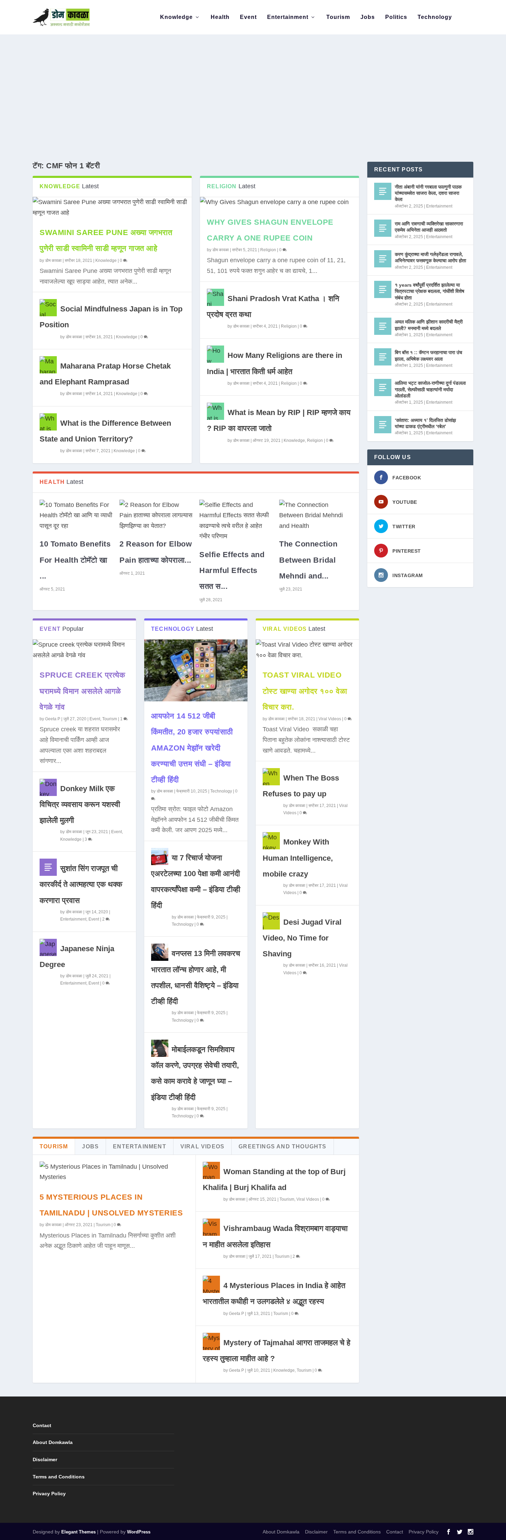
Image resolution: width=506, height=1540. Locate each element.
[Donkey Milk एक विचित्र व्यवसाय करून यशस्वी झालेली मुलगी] (48, 787)
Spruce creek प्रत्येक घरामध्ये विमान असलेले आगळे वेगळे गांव (82, 691)
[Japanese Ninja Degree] (48, 947)
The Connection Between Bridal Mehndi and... (308, 560)
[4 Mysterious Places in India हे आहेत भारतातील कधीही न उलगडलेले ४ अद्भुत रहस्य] (211, 1284)
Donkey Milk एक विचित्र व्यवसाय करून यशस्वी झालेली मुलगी (80, 804)
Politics (396, 17)
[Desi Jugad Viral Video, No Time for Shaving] (271, 921)
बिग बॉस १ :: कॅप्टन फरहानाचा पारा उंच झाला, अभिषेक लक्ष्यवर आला (428, 355)
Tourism (338, 17)
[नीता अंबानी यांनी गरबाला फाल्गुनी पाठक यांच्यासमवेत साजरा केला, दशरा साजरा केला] (382, 191)
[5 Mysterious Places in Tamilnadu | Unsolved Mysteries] (114, 1171)
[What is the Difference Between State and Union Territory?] (48, 422)
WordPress (138, 1531)
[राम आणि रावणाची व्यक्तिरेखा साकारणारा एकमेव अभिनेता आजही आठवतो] (382, 228)
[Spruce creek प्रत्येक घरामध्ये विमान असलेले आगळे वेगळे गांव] (84, 649)
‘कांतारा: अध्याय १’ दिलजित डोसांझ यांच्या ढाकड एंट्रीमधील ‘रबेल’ (425, 423)
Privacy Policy (49, 1493)
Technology (435, 17)
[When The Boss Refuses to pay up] (271, 776)
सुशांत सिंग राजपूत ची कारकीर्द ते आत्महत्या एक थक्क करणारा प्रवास (81, 884)
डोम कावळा (53, 260)
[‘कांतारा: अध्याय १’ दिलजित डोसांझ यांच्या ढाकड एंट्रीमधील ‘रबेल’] (382, 424)
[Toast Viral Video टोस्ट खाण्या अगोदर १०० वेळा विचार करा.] (307, 649)
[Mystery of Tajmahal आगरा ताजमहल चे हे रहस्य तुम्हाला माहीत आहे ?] (211, 1341)
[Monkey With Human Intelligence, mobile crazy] (271, 840)
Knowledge (176, 17)
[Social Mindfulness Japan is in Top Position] (48, 307)
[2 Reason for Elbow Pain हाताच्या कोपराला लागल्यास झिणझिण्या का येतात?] (155, 515)
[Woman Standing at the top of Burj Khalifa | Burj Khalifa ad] (211, 1170)
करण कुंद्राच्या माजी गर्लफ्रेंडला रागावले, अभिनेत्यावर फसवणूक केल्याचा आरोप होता (430, 257)
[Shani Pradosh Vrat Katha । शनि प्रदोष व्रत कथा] (215, 297)
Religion (268, 249)
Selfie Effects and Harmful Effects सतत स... (231, 570)
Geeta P (52, 718)
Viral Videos (329, 718)
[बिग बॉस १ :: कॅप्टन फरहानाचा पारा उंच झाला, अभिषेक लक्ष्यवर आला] (382, 356)
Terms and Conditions (59, 1476)
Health (220, 17)
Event (248, 17)
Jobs (367, 17)
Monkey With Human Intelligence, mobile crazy (298, 858)
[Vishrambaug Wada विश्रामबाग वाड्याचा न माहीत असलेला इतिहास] (211, 1227)
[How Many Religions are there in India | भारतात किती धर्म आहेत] (215, 354)
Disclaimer (45, 1459)
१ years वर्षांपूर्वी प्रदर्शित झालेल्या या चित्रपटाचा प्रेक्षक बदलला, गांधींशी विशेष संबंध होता (429, 291)
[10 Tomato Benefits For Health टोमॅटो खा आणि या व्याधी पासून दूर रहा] (76, 515)
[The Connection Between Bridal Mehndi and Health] (315, 515)
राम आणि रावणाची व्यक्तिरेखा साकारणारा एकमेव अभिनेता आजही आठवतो (429, 227)
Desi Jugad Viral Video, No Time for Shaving (302, 938)
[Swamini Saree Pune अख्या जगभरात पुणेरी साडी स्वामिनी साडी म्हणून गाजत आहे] (112, 207)
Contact (42, 1425)
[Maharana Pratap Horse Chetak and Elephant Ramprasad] (48, 364)
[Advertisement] (253, 86)
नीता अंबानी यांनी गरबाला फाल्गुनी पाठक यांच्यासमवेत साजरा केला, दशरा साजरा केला (428, 193)
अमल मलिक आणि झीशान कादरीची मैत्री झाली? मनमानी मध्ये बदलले (429, 325)
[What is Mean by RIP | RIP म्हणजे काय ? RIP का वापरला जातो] (215, 411)
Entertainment (287, 17)
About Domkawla (53, 1442)
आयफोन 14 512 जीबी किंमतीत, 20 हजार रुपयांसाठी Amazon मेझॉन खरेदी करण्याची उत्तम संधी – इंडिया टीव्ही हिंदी (192, 748)
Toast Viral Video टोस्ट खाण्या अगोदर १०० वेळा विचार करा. (305, 691)
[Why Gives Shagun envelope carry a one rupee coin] (279, 202)
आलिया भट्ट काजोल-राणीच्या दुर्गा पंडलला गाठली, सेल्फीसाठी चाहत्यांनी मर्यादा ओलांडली (430, 389)
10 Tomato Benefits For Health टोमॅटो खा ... (75, 560)
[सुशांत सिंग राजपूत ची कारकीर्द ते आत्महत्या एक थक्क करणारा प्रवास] (48, 867)
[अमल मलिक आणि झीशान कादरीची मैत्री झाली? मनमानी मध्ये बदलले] (382, 326)
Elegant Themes (78, 1531)
